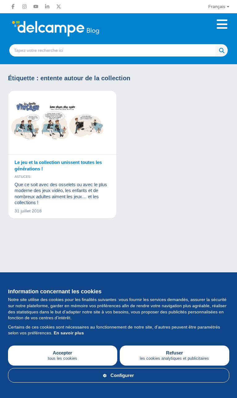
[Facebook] (13, 6)
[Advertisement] (118, 252)
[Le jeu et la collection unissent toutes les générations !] (62, 123)
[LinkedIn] (47, 6)
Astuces (22, 176)
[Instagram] (24, 6)
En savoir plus (69, 332)
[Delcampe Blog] (69, 28)
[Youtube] (36, 6)
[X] (59, 6)
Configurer (122, 375)
